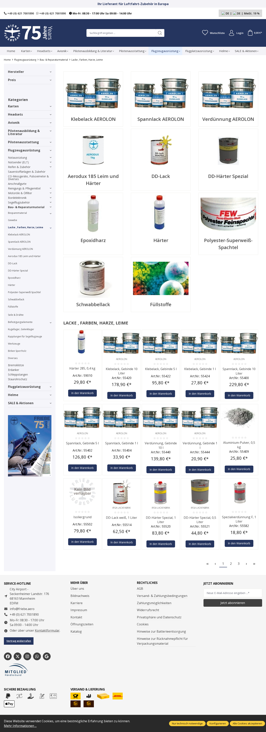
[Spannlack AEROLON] (160, 93)
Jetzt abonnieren (232, 603)
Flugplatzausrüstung (24, 387)
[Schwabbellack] (93, 278)
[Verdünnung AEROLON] (228, 93)
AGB (140, 588)
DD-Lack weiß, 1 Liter (121, 517)
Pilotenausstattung (23, 142)
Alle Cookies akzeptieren (247, 723)
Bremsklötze (16, 365)
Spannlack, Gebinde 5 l (82, 443)
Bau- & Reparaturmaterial (26, 207)
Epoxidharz (14, 277)
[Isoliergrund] (82, 491)
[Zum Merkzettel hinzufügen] (97, 334)
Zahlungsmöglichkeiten (154, 603)
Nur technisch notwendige (187, 723)
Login (239, 33)
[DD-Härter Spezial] (228, 150)
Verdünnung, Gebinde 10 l (161, 445)
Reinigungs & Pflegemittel (24, 188)
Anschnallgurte (17, 184)
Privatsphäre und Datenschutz (159, 617)
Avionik (14, 122)
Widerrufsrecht (148, 610)
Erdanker (13, 370)
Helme (13, 395)
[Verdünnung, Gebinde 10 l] (161, 417)
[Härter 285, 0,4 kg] (82, 343)
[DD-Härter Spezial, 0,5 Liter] (200, 491)
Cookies (143, 624)
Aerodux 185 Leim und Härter (24, 256)
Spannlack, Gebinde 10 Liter (239, 371)
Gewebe (12, 220)
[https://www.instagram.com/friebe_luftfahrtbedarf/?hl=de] (27, 656)
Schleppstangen (18, 374)
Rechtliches (147, 582)
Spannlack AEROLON (19, 241)
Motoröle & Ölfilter (20, 193)
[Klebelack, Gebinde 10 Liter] (121, 343)
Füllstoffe (13, 306)
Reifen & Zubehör (19, 167)
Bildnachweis (79, 596)
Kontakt (76, 617)
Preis (12, 80)
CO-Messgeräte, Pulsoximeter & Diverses (28, 177)
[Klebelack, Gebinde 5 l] (161, 343)
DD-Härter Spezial (18, 270)
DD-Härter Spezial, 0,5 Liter (200, 519)
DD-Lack (12, 263)
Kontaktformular (47, 630)
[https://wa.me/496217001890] (37, 656)
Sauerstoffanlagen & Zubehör (26, 171)
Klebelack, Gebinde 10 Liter (121, 371)
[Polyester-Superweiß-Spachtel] (228, 214)
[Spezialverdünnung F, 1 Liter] (239, 491)
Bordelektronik (17, 198)
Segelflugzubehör (19, 202)
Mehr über (79, 582)
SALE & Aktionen (20, 403)
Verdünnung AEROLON (20, 249)
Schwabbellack (16, 299)
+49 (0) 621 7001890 (20, 13)
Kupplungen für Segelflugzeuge (25, 336)
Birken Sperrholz (17, 351)
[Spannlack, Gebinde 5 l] (82, 417)
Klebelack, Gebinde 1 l (200, 369)
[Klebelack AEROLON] (93, 93)
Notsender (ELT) (18, 162)
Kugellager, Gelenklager (21, 329)
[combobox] (121, 33)
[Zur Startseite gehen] (28, 33)
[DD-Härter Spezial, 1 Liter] (161, 491)
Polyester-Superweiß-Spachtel (24, 292)
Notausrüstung (17, 157)
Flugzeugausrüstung (24, 150)
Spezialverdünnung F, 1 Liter (239, 519)
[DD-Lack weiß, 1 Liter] (121, 491)
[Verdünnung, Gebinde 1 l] (200, 417)
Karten (13, 106)
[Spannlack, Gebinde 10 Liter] (239, 343)
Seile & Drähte (16, 314)
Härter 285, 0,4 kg (82, 368)
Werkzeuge (14, 343)
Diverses (13, 358)
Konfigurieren (218, 723)
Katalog (76, 631)
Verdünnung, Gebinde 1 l (200, 445)
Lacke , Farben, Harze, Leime (25, 227)
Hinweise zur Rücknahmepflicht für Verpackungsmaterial (162, 641)
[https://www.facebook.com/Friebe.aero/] (8, 656)
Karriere (76, 603)
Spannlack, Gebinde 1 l (121, 443)
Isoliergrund (82, 517)
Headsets (15, 114)
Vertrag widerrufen (18, 641)
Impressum (78, 610)
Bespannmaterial (17, 213)
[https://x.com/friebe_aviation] (17, 656)
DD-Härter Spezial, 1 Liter (161, 519)
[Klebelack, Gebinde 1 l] (200, 343)
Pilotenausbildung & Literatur (24, 132)
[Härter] (160, 214)
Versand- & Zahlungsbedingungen (162, 596)
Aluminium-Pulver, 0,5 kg (239, 444)
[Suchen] (160, 33)
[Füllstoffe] (160, 278)
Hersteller (16, 72)
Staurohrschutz (17, 379)
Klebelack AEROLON (19, 234)
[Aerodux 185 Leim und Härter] (93, 150)
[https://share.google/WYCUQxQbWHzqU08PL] (47, 656)
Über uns (77, 588)
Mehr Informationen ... (20, 726)
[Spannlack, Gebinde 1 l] (121, 417)
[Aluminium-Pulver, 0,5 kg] (239, 417)
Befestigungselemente (20, 322)
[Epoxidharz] (93, 214)
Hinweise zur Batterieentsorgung (161, 631)
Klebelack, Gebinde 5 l (161, 369)
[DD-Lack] (160, 150)
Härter (11, 285)
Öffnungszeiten (81, 624)
